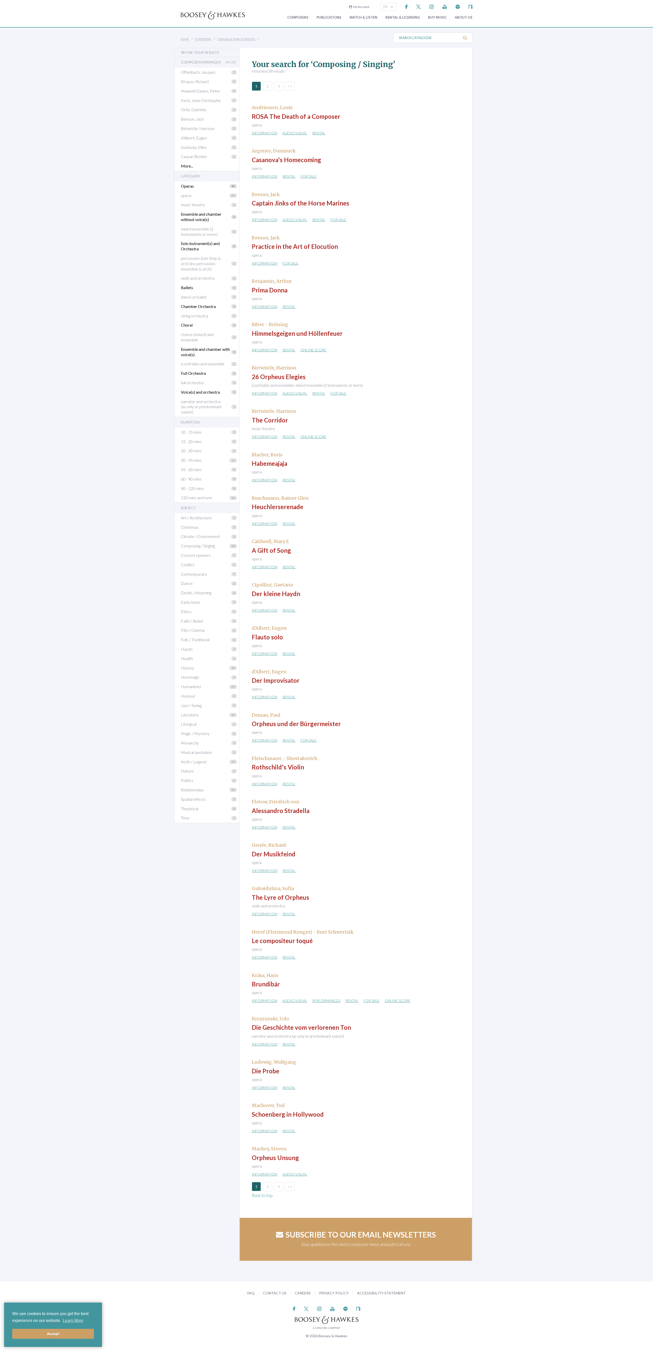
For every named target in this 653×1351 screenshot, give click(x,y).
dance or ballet (194, 296)
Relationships (192, 789)
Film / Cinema (193, 630)
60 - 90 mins (191, 479)
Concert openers (196, 555)
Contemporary (194, 574)
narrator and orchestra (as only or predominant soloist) (201, 407)
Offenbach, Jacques (198, 72)
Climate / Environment (200, 536)
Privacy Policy (334, 1293)
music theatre (193, 204)
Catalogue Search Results (236, 39)
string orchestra (194, 315)
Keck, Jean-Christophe (201, 100)
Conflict (188, 564)
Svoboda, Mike (194, 147)
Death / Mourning (196, 592)
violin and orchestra (198, 278)
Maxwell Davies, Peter (200, 90)
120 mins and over (196, 497)
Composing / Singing (198, 545)
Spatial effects (193, 799)
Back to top (262, 1195)
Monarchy (190, 742)
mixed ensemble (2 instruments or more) (199, 231)
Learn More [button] (73, 1320)
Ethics (186, 611)
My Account (360, 7)
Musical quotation (196, 752)
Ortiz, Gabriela (193, 109)
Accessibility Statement (381, 1293)
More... (187, 165)
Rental (318, 133)
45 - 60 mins (191, 469)
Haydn (187, 649)
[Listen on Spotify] (458, 6)
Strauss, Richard (195, 81)
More (231, 62)
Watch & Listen (363, 17)
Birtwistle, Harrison (198, 128)
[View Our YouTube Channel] (444, 6)
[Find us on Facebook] (406, 6)
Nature (187, 770)
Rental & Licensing (402, 17)
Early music (190, 602)
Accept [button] (53, 1334)
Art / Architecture (196, 517)
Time (185, 817)
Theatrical (189, 808)
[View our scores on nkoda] (470, 6)
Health (187, 658)
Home (185, 39)
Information (264, 133)
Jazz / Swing (191, 705)
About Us (463, 17)
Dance (187, 583)
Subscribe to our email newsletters (361, 1234)
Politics (187, 780)
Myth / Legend (193, 761)
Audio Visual (294, 133)
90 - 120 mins (192, 488)
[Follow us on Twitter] (418, 6)
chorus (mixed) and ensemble (197, 337)
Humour (188, 695)
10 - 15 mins (191, 432)
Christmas (189, 527)
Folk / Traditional (195, 639)
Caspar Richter (194, 156)
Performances (326, 1000)
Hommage (190, 677)
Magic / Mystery (195, 733)
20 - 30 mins (191, 450)
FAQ (251, 1293)
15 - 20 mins (191, 441)
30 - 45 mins (191, 460)
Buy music (437, 17)
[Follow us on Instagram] (431, 6)
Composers (297, 17)
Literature (190, 714)
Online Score (313, 350)
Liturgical (188, 724)
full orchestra (192, 382)
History (187, 667)
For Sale (308, 176)
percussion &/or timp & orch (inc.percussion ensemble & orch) (201, 263)
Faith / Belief (192, 621)
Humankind (191, 686)
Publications (329, 17)
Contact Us (274, 1293)
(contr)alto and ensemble (202, 363)
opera (186, 195)
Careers (303, 1293)
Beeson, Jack (192, 119)
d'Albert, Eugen (194, 137)
